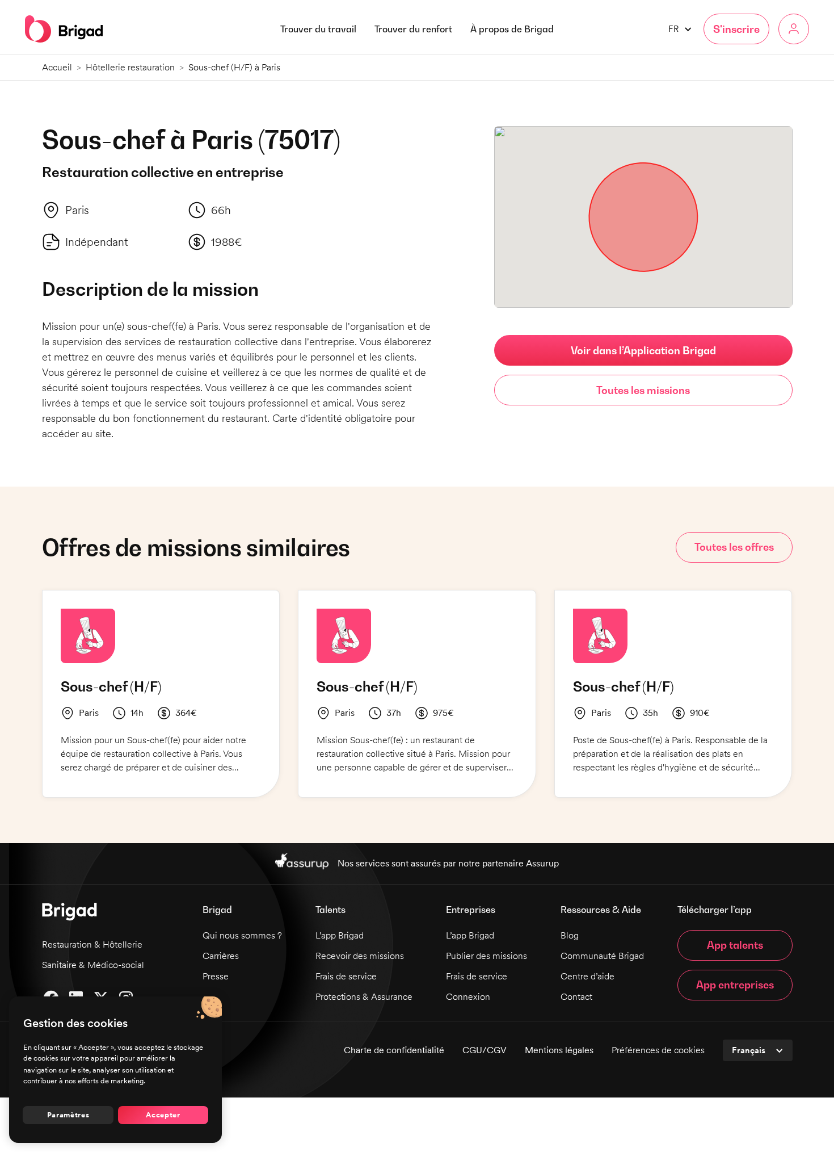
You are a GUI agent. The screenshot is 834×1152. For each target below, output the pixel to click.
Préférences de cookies (658, 1050)
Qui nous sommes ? (242, 935)
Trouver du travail (318, 29)
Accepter (163, 1114)
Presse (216, 976)
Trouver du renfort (413, 29)
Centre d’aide (587, 976)
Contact (576, 996)
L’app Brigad (339, 935)
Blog (570, 935)
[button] (512, 29)
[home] (64, 29)
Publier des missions (486, 955)
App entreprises (735, 985)
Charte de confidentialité (394, 1050)
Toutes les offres (734, 547)
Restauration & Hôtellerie (92, 944)
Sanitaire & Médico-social (93, 965)
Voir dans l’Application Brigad (643, 351)
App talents (735, 945)
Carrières (221, 955)
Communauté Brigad (602, 955)
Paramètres (68, 1114)
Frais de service (346, 976)
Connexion (468, 996)
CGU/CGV (484, 1050)
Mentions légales (559, 1050)
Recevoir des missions (359, 955)
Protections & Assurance (363, 996)
